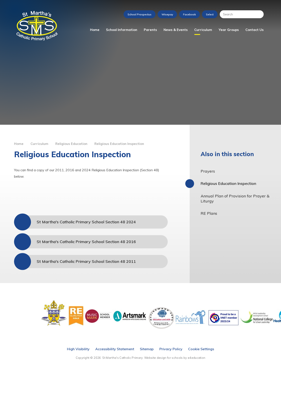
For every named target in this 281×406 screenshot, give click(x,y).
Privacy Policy (170, 349)
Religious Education (71, 144)
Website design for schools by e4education (174, 357)
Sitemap (147, 349)
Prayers (208, 171)
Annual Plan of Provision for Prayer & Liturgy (235, 198)
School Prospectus (139, 14)
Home (18, 144)
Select (210, 14)
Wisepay (167, 14)
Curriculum (39, 144)
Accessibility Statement (114, 349)
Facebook (189, 14)
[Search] (258, 14)
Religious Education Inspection (119, 144)
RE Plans (209, 213)
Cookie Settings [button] (201, 349)
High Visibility (78, 349)
